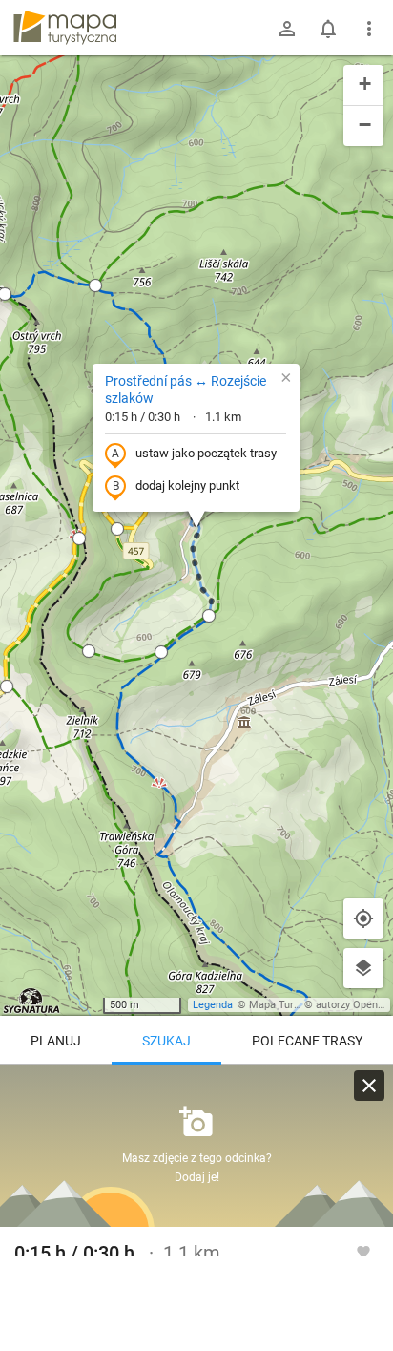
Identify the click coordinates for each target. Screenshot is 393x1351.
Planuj (56, 1040)
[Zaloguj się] (287, 28)
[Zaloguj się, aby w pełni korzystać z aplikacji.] (363, 1250)
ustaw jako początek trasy (206, 453)
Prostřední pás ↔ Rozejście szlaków (185, 389)
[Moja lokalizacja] (363, 918)
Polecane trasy (307, 1040)
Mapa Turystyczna (292, 1005)
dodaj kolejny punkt (187, 485)
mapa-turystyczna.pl (65, 27)
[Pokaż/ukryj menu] (369, 28)
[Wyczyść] (369, 1085)
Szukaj (166, 1040)
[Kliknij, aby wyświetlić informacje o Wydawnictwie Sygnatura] (32, 1000)
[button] (79, 538)
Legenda (213, 1005)
